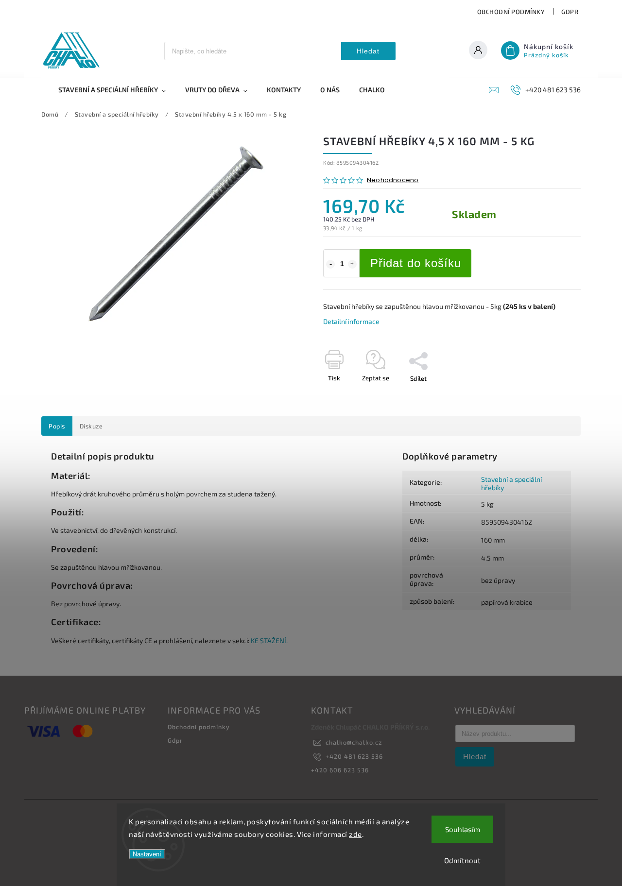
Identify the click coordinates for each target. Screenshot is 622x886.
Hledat (368, 51)
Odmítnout (462, 860)
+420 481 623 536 (354, 756)
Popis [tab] (57, 426)
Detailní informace (351, 321)
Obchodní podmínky (511, 12)
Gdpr (569, 12)
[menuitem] (116, 90)
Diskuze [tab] (91, 426)
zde (355, 834)
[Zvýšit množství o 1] (352, 264)
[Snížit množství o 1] (330, 264)
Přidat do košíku (415, 263)
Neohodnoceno (392, 180)
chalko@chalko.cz (354, 742)
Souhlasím (462, 829)
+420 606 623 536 (340, 770)
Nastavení (147, 854)
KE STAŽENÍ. (269, 640)
